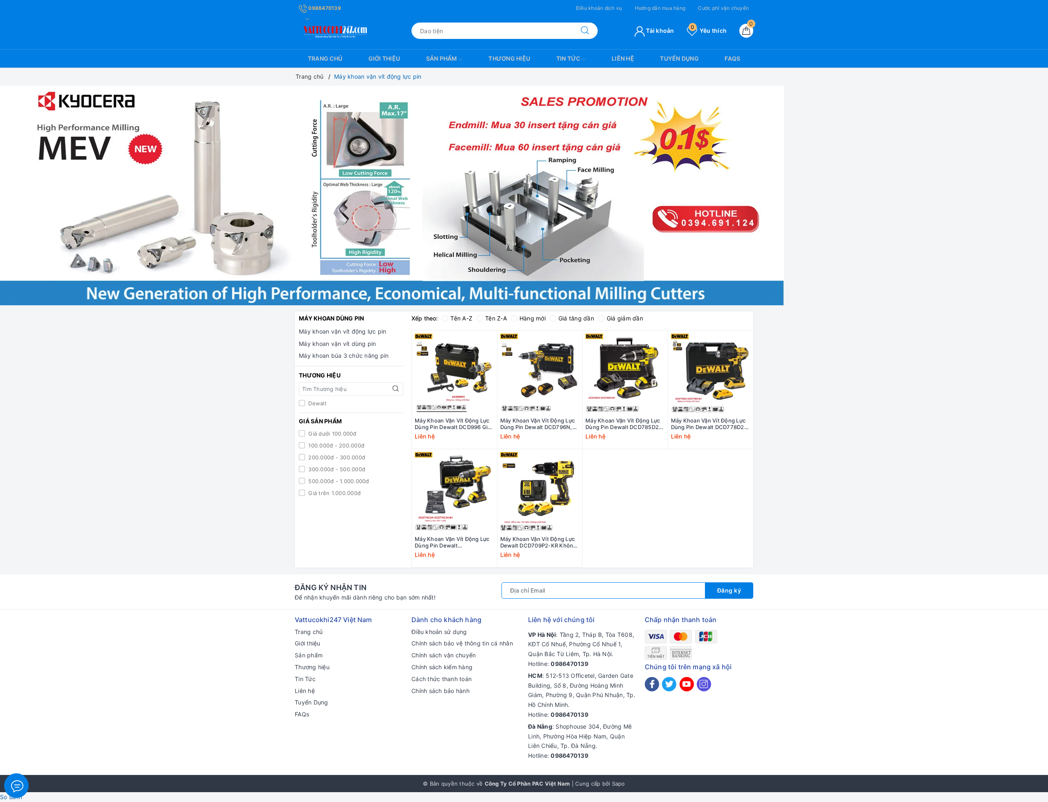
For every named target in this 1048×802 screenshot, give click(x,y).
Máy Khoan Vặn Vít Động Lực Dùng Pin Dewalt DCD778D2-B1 (709, 424)
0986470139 (324, 8)
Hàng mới (532, 318)
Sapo (618, 783)
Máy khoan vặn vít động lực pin (342, 331)
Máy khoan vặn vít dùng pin (337, 343)
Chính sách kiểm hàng (441, 666)
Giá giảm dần (625, 318)
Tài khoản (659, 30)
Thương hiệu (509, 58)
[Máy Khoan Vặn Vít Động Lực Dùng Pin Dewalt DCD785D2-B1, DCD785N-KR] (625, 373)
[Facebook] (652, 684)
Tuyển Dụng (679, 58)
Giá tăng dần (576, 318)
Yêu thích (709, 30)
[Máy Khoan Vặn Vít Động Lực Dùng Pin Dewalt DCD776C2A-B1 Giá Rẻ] (454, 492)
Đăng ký (729, 590)
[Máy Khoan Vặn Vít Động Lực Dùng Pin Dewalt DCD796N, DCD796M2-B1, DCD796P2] (540, 373)
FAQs (732, 58)
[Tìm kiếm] (585, 31)
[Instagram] (704, 684)
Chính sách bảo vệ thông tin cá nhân (462, 643)
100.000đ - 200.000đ (335, 445)
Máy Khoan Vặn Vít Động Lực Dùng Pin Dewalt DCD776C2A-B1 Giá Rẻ (452, 543)
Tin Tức (569, 58)
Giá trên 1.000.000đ (334, 493)
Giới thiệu (384, 58)
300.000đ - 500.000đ (336, 469)
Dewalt (317, 403)
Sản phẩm (442, 58)
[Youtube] (687, 684)
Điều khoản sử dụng (439, 631)
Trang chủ (325, 58)
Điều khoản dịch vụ (599, 8)
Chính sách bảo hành (440, 690)
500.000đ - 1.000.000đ (338, 481)
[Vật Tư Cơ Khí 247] (334, 30)
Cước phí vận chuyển (723, 8)
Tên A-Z (461, 318)
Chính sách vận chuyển (443, 655)
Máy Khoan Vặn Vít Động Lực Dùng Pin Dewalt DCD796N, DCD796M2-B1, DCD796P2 (537, 424)
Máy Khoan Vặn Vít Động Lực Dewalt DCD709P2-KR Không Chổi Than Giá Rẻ (538, 543)
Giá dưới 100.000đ (332, 433)
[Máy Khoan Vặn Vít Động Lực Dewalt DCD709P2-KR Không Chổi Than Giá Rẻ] (540, 492)
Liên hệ (623, 58)
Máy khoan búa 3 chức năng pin (343, 355)
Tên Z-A (496, 318)
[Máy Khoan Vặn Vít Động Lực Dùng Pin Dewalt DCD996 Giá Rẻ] (454, 373)
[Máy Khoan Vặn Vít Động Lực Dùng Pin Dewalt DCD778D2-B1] (711, 373)
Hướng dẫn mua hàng (660, 8)
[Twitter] (669, 684)
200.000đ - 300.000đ (336, 457)
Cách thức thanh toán (441, 678)
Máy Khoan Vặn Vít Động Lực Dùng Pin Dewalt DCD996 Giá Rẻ (453, 424)
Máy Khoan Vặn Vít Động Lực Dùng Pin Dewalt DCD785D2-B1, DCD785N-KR (623, 424)
